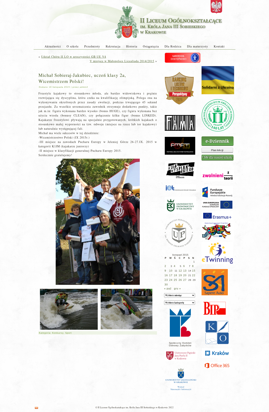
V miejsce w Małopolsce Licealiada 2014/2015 (122, 61)
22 (193, 275)
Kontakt (219, 46)
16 (166, 275)
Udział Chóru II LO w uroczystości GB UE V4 (73, 57)
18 (175, 275)
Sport (68, 333)
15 (193, 270)
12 (180, 270)
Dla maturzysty (197, 46)
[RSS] (36, 408)
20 (185, 275)
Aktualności (53, 46)
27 (185, 280)
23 (166, 280)
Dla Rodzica (173, 46)
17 (171, 275)
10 (171, 270)
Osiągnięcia (151, 46)
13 (185, 270)
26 (180, 280)
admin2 (84, 87)
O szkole (73, 46)
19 (180, 275)
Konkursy (57, 333)
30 (166, 284)
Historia (131, 46)
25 (175, 280)
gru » (177, 288)
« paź (167, 288)
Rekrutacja (113, 46)
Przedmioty (92, 46)
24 (171, 280)
